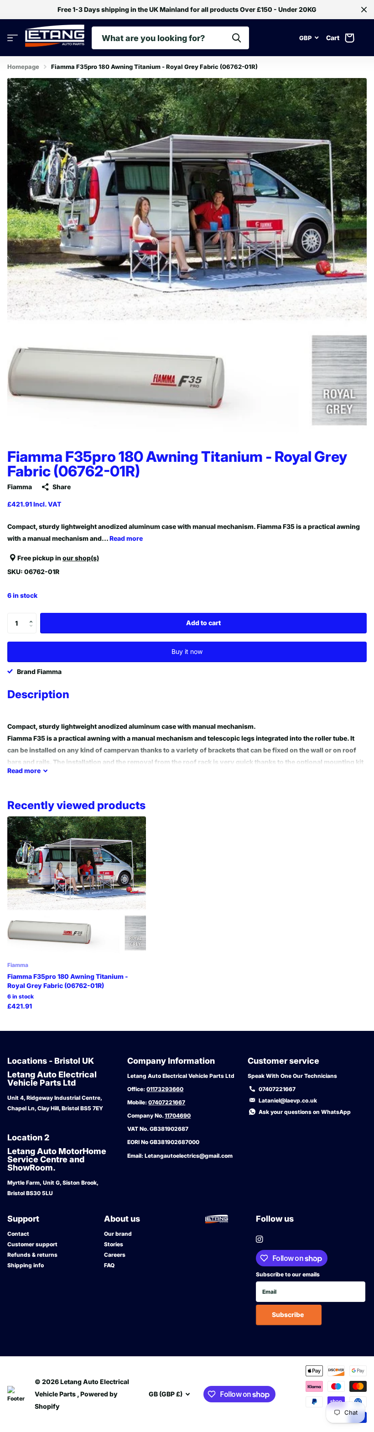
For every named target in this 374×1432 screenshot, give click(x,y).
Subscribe (288, 1314)
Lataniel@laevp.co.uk (288, 1100)
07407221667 (166, 1102)
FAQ (109, 1265)
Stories (113, 1244)
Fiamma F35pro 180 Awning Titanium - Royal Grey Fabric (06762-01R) (67, 980)
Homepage (23, 66)
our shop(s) (80, 558)
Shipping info (25, 1265)
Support (23, 1218)
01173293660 (164, 1089)
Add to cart (203, 623)
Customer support (32, 1244)
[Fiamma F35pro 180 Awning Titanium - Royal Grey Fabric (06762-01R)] (76, 885)
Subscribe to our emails (288, 1274)
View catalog (12, 38)
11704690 (178, 1115)
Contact (18, 1233)
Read (24, 770)
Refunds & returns (32, 1254)
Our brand (118, 1233)
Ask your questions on (305, 1111)
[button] (33, 615)
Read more (126, 538)
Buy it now (187, 651)
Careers (114, 1254)
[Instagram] (259, 1239)
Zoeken (236, 37)
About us (122, 1218)
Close (364, 9)
